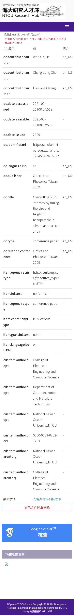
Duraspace (60, 604)
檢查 (43, 535)
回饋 (50, 611)
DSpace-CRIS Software (19, 604)
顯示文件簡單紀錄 (37, 507)
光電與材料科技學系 (47, 499)
